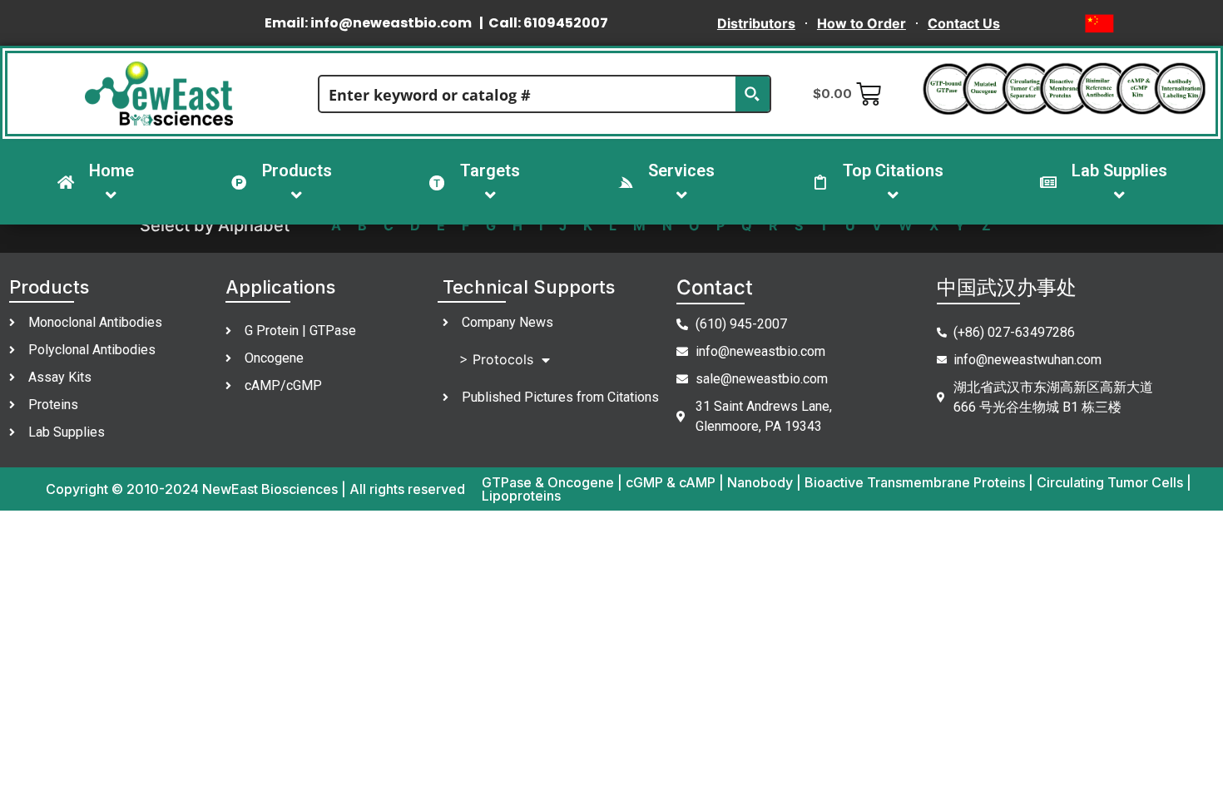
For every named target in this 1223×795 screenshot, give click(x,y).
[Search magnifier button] (752, 94)
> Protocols (496, 359)
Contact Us (964, 23)
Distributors (756, 23)
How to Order (861, 23)
